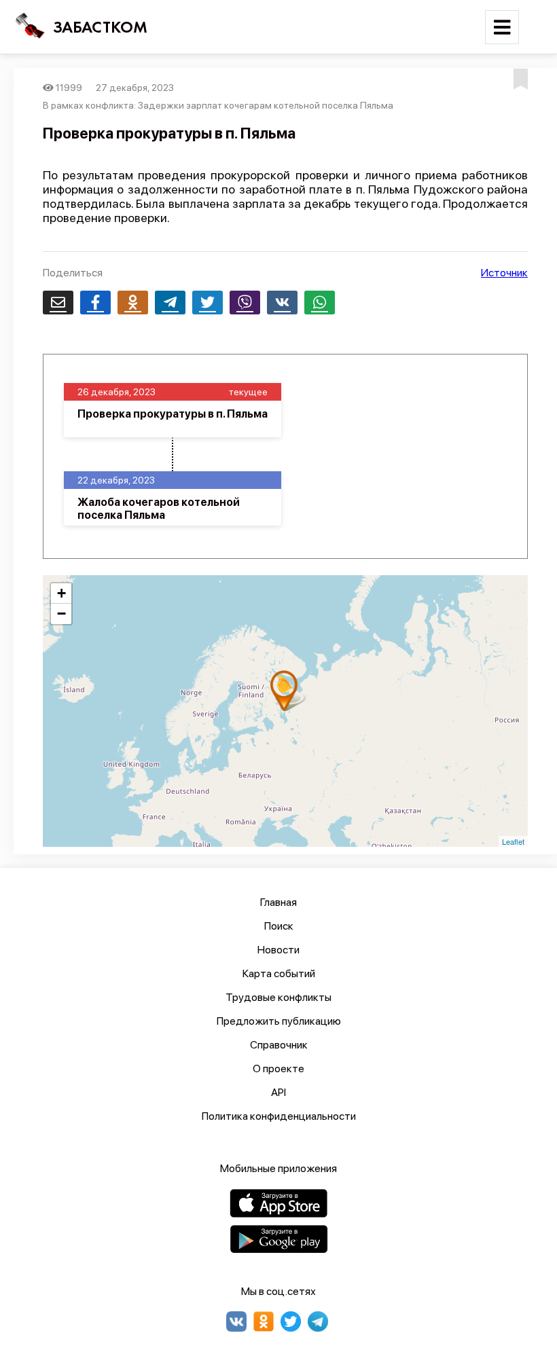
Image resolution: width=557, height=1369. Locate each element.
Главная (278, 902)
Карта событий (278, 973)
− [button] (61, 613)
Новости (278, 949)
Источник (504, 272)
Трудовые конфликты (278, 997)
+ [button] (61, 593)
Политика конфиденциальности (279, 1116)
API (278, 1092)
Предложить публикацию (279, 1021)
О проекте (278, 1068)
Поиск (278, 925)
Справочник (279, 1044)
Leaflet (513, 841)
